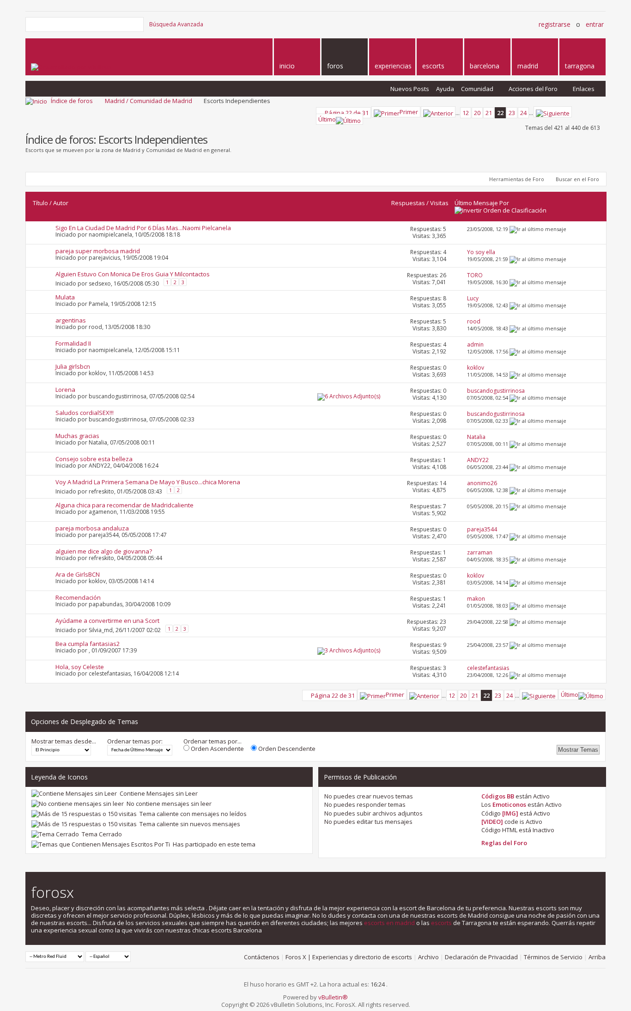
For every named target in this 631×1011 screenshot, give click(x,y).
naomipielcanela (110, 234)
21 (488, 113)
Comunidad (477, 89)
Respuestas (408, 203)
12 (465, 113)
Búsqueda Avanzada (176, 24)
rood (95, 327)
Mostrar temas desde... (63, 741)
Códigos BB (497, 796)
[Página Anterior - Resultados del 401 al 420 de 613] (438, 111)
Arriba (597, 957)
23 (512, 113)
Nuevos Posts (409, 89)
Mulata (65, 297)
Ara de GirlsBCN (77, 574)
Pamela (98, 304)
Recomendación (78, 597)
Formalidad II (73, 343)
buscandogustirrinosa (117, 396)
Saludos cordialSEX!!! (84, 412)
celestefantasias (110, 673)
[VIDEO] (492, 821)
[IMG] (510, 813)
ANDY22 (99, 465)
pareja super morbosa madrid (97, 251)
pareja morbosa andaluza (92, 528)
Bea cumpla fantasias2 (87, 643)
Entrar (595, 24)
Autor (60, 203)
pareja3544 (104, 535)
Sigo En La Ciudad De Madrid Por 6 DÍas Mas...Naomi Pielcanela (143, 228)
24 (523, 113)
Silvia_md (101, 630)
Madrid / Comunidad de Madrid (148, 101)
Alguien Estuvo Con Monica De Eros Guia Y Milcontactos (132, 274)
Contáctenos (261, 957)
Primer (409, 112)
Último (327, 119)
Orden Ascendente (216, 748)
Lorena (65, 389)
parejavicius (104, 258)
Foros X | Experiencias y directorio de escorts (348, 957)
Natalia (98, 442)
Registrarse (554, 24)
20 (477, 113)
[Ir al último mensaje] (538, 228)
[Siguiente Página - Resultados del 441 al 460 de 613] (553, 111)
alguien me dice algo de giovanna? (103, 551)
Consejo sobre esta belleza (94, 459)
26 (443, 275)
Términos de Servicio (553, 957)
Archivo (428, 957)
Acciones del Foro (533, 89)
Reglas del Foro (504, 843)
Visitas (439, 203)
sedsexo (100, 283)
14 (443, 483)
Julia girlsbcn (72, 366)
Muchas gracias (77, 436)
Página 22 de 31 (347, 113)
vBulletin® (333, 997)
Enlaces (584, 89)
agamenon (103, 512)
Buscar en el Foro (577, 179)
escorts (441, 923)
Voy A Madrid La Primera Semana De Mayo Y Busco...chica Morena (147, 482)
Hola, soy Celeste (79, 667)
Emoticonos (509, 804)
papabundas (105, 604)
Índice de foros (72, 101)
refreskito (101, 491)
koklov (97, 373)
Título (40, 203)
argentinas (70, 320)
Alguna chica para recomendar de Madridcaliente (124, 505)
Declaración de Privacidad (481, 957)
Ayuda (445, 89)
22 (500, 113)
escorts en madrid (389, 923)
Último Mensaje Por (482, 203)
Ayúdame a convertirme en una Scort (107, 620)
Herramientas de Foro (516, 179)
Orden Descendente (286, 748)
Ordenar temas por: (135, 741)
